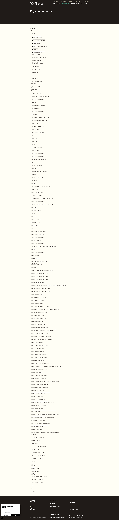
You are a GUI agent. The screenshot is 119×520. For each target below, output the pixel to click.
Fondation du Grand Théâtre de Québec (39, 57)
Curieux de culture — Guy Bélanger (38, 416)
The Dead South (35, 145)
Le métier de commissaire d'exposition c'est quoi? (41, 268)
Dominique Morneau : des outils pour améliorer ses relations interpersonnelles (46, 329)
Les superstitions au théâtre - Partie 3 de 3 (40, 279)
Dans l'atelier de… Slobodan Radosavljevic (39, 357)
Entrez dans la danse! (36, 316)
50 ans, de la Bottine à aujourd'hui (38, 181)
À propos (86, 3)
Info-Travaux (63, 1)
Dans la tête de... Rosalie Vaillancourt (39, 349)
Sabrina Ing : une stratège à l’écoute (38, 399)
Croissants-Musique (35, 106)
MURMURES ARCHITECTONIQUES (37, 479)
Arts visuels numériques (35, 440)
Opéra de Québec (35, 139)
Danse (33, 467)
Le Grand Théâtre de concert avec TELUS (38, 441)
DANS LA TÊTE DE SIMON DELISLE (38, 393)
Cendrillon (34, 216)
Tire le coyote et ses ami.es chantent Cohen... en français (42, 198)
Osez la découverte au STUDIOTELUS (39, 318)
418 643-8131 (32, 508)
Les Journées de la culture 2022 (37, 458)
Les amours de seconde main (37, 177)
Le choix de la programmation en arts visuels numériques (42, 270)
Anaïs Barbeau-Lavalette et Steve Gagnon (39, 172)
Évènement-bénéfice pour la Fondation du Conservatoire (42, 339)
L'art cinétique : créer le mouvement (38, 282)
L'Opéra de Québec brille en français (38, 324)
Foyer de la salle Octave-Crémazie (39, 40)
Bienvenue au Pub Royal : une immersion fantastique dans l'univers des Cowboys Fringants (48, 334)
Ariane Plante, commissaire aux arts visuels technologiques (41, 438)
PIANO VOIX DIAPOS (36, 168)
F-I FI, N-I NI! (34, 169)
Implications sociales (35, 84)
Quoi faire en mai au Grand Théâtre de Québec (40, 425)
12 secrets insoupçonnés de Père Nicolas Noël (40, 333)
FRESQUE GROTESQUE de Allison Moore (38, 453)
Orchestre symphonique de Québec (38, 99)
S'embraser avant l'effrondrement (38, 390)
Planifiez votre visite (76, 3)
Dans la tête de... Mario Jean (37, 358)
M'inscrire (72, 502)
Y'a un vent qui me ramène (37, 147)
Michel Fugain (34, 232)
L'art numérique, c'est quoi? (37, 264)
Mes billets (71, 1)
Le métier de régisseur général (37, 289)
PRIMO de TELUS (35, 78)
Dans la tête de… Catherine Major (38, 300)
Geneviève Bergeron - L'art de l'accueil (39, 297)
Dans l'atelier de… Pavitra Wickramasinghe (40, 338)
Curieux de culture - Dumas (37, 431)
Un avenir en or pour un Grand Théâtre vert (40, 312)
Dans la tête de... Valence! (37, 362)
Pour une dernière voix (36, 163)
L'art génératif (34, 277)
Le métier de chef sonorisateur (37, 296)
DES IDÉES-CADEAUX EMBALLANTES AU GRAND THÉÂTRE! (43, 402)
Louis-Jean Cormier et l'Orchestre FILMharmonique (41, 100)
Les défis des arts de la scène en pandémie (40, 307)
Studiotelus (33, 473)
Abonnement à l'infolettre (35, 435)
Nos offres (78, 1)
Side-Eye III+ (34, 114)
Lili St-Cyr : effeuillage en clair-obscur (39, 353)
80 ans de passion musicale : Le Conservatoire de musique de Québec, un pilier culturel (47, 366)
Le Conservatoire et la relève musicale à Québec (40, 331)
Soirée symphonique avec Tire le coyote (39, 405)
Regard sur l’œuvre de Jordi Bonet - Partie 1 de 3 (41, 288)
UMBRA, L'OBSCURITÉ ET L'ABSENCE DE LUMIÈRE (40, 477)
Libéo (81, 517)
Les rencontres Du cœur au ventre (38, 105)
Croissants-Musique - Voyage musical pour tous (40, 320)
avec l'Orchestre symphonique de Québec (39, 241)
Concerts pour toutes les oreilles (38, 126)
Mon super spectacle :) (36, 258)
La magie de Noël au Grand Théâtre (38, 398)
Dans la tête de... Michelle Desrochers (39, 354)
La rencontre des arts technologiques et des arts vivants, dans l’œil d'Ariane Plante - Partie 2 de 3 (49, 285)
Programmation (56, 3)
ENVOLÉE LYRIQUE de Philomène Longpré (38, 455)
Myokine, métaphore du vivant (37, 396)
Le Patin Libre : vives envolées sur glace (39, 369)
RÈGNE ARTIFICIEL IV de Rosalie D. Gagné (38, 446)
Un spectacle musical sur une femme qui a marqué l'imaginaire (43, 330)
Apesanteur (34, 249)
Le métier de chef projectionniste (38, 303)
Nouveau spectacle (35, 214)
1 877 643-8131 (33, 509)
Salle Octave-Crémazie (37, 37)
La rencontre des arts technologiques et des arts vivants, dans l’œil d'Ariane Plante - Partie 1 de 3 (49, 283)
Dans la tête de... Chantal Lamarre (38, 419)
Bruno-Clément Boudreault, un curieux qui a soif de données (43, 417)
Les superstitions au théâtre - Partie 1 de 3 (40, 273)
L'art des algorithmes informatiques (38, 265)
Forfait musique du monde (37, 81)
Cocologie (34, 135)
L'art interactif (35, 267)
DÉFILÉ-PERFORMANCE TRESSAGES (39, 378)
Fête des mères (35, 470)
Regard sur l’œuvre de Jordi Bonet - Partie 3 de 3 (41, 292)
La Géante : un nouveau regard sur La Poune (40, 384)
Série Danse (33, 461)
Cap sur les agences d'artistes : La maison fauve (40, 306)
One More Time (35, 225)
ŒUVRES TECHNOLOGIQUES (37, 73)
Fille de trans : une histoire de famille (38, 360)
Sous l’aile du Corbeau (36, 411)
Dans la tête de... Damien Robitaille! (38, 365)
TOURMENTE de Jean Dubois (36, 459)
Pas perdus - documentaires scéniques (39, 220)
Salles (33, 34)
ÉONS (32, 488)
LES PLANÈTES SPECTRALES (36, 444)
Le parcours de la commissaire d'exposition (40, 274)
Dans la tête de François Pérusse (38, 428)
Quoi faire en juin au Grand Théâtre (38, 420)
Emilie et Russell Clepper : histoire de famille (40, 345)
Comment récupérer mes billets (38, 63)
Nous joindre (86, 1)
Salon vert (35, 45)
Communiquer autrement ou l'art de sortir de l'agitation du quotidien (44, 246)
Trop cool (34, 178)
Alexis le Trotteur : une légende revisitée (39, 375)
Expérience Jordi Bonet (36, 69)
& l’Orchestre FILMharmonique (37, 157)
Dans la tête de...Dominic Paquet (38, 351)
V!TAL (33, 162)
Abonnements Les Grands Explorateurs (39, 76)
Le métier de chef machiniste (37, 294)
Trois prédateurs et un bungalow (38, 115)
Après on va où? (35, 250)
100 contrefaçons (35, 130)
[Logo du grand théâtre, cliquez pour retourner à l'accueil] (40, 501)
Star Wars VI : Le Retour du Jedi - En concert (40, 256)
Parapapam (34, 190)
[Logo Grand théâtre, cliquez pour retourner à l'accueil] (36, 3)
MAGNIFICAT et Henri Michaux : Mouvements (40, 121)
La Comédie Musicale (36, 222)
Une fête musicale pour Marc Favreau (39, 377)
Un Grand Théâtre (34, 447)
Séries (32, 464)
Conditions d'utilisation (35, 87)
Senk (33, 228)
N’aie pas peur (34, 138)
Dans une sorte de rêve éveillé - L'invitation (39, 476)
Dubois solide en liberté (36, 118)
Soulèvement (34, 207)
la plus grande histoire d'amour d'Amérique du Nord (41, 96)
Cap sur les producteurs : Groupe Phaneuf (39, 305)
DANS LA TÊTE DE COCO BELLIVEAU (39, 407)
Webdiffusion (35, 48)
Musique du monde (35, 468)
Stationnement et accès (36, 66)
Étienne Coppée (35, 123)
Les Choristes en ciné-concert (37, 192)
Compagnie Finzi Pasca (36, 240)
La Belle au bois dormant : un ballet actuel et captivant (42, 386)
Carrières (33, 491)
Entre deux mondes (35, 189)
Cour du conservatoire (37, 43)
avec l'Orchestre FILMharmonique (38, 91)
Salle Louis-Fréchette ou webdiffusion (40, 46)
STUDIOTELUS (36, 42)
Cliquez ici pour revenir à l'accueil (38, 18)
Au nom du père (35, 180)
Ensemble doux (35, 166)
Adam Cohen (34, 141)
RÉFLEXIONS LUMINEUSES (36, 483)
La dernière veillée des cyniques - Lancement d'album (41, 124)
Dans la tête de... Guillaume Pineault (38, 347)
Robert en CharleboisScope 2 (37, 193)
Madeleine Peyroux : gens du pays (38, 413)
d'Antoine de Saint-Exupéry (37, 195)
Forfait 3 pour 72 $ (35, 79)
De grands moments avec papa (37, 426)
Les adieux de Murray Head (37, 372)
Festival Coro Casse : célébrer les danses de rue (40, 380)
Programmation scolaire (36, 60)
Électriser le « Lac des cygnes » (38, 342)
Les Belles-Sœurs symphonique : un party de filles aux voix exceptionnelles (45, 381)
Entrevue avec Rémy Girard (37, 429)
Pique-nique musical (36, 108)
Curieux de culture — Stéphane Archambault (40, 401)
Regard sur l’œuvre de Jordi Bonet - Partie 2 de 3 (41, 291)
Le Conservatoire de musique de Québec (38, 486)
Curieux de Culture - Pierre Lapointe (38, 271)
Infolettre (56, 1)
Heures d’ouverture (33, 512)
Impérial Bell (35, 49)
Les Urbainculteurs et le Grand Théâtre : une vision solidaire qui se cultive (45, 309)
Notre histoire (34, 31)
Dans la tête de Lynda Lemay (37, 408)
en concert (34, 102)
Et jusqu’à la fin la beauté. (37, 142)
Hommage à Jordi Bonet (35, 449)
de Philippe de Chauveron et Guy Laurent (39, 154)
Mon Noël (34, 174)
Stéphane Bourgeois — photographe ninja (39, 313)
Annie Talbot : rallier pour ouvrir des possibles (40, 363)
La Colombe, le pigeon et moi (37, 133)
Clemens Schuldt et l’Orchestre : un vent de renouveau (42, 325)
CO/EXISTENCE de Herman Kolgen (37, 437)
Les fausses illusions (36, 253)
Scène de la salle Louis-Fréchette (39, 51)
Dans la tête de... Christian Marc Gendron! (39, 382)
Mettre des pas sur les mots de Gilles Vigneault (40, 387)
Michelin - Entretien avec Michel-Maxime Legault (41, 344)
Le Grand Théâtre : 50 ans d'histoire (38, 301)
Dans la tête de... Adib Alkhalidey (38, 340)
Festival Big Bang (34, 480)
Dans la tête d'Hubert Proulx (37, 373)
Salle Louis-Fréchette (37, 36)
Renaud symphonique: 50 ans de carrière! (39, 120)
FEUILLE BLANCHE (34, 489)
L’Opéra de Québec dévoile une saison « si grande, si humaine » (43, 422)
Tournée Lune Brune (36, 112)
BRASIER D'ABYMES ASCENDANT (37, 482)
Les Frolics (34, 127)
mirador (33, 205)
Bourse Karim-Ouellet (36, 58)
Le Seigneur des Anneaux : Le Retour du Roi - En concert (42, 204)
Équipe (33, 33)
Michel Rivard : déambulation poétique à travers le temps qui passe (44, 410)
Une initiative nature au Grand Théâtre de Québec (41, 392)
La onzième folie (35, 94)
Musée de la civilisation (37, 52)
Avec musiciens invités (36, 259)
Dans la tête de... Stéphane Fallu (38, 371)
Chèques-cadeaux (34, 89)
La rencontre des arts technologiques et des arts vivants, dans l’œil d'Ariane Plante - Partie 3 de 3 (49, 286)
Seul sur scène (35, 136)
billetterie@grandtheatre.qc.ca (35, 510)
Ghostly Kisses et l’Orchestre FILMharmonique (40, 117)
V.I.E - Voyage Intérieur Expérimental (39, 159)
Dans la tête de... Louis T (36, 356)
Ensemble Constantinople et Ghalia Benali (39, 171)
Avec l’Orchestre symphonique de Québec (39, 261)
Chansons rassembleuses (36, 210)
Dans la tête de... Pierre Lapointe (38, 368)
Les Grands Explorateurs (36, 109)
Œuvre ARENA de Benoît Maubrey (37, 450)
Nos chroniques (65, 3)
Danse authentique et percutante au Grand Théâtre (41, 336)
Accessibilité (34, 70)
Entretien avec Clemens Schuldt (38, 321)
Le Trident (34, 97)
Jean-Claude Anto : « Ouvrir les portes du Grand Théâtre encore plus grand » (46, 395)
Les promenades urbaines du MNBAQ (37, 452)
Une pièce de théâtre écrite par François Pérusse (41, 244)
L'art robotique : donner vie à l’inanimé (39, 280)
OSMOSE (32, 485)
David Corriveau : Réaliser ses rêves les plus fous (41, 423)
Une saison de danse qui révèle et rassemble (40, 327)
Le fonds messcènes (36, 55)
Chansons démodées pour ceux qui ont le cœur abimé (41, 186)
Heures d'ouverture (35, 67)
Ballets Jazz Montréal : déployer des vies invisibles (41, 404)
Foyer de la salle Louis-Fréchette (39, 39)
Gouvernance (33, 83)
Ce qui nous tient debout (36, 389)
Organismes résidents (36, 54)
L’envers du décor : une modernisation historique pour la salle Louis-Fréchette (46, 414)
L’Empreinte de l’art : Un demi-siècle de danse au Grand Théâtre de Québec (45, 432)
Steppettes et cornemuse (36, 93)
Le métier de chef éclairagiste (37, 298)
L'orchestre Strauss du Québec (37, 196)
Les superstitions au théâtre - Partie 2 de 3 (40, 276)
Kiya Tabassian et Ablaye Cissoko (38, 132)
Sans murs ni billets (34, 443)
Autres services (35, 72)
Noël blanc (34, 183)
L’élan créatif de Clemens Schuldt (38, 348)
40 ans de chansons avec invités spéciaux (39, 231)
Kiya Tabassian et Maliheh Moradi (38, 234)
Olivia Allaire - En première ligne (38, 310)
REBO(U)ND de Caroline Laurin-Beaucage (38, 462)
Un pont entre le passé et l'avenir (38, 315)
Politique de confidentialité (36, 86)
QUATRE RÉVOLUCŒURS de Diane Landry (38, 456)
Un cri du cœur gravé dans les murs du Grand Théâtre (42, 322)
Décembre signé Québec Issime (37, 165)
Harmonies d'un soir (35, 255)
